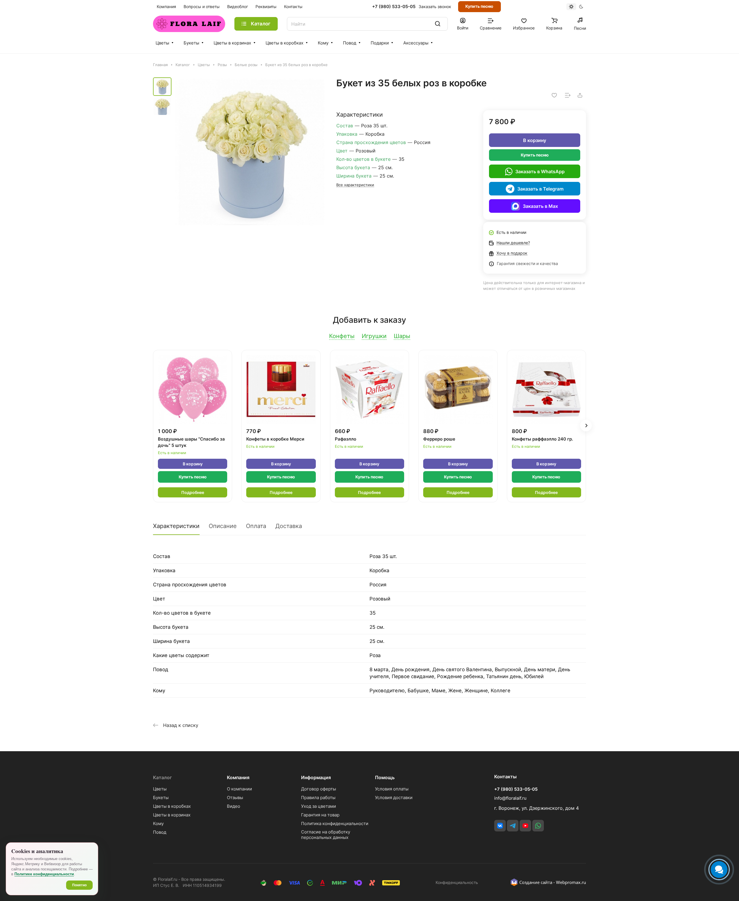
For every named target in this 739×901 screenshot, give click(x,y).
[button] (586, 425)
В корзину (534, 140)
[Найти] (438, 24)
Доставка (288, 526)
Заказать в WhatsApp (540, 171)
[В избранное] (554, 95)
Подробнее (192, 492)
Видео (233, 806)
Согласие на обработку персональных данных (325, 834)
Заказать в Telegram (540, 189)
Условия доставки (394, 797)
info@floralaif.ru (510, 798)
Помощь (385, 777)
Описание (223, 526)
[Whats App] (538, 825)
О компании (239, 789)
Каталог (162, 777)
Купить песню (479, 6)
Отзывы (235, 797)
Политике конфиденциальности (44, 874)
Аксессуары (415, 43)
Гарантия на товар (320, 815)
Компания (238, 777)
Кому (323, 43)
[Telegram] (512, 825)
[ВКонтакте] (500, 825)
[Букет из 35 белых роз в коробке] (249, 152)
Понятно (79, 885)
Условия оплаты (391, 789)
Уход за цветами (318, 806)
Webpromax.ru (571, 882)
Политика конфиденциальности (334, 823)
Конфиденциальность (457, 882)
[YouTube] (525, 825)
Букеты (191, 43)
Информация (316, 777)
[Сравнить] (568, 95)
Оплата (256, 526)
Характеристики (176, 526)
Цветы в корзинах (232, 43)
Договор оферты (318, 789)
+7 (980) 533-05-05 (393, 6)
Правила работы (318, 797)
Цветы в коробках (284, 43)
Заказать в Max (540, 206)
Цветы (162, 43)
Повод (349, 43)
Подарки (380, 43)
